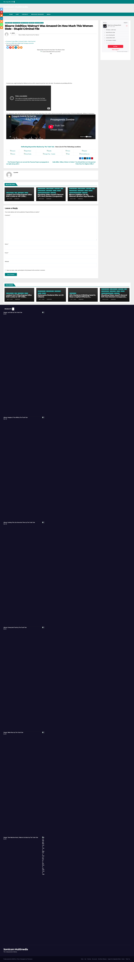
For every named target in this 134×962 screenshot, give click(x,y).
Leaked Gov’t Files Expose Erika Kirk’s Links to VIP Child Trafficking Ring (19, 196)
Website (7, 261)
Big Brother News (41, 188)
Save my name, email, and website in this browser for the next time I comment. (26, 270)
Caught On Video (16, 22)
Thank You (128, 959)
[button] (126, 14)
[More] (21, 47)
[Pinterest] (10, 47)
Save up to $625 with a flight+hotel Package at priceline (20, 43)
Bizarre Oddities (8, 22)
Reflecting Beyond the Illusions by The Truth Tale (37, 147)
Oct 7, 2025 (10, 299)
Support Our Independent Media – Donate (116, 959)
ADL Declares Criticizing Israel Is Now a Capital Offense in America (82, 297)
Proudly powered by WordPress (9, 959)
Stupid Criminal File (39, 22)
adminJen (16, 198)
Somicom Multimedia (15, 6)
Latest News (57, 188)
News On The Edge (41, 190)
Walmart (37, 34)
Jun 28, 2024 (105, 299)
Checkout (25, 14)
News (16, 192)
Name (7, 244)
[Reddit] (13, 47)
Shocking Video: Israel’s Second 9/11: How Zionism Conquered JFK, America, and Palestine (50, 196)
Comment (7, 215)
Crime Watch (31, 22)
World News (53, 192)
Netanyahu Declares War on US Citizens (50, 296)
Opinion (26, 192)
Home (11, 14)
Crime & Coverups (24, 22)
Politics (59, 190)
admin (13, 33)
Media (48, 14)
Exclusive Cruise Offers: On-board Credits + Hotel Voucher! (20, 41)
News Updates (21, 192)
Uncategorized (73, 293)
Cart (17, 14)
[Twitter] (7, 47)
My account (94, 959)
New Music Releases (37, 14)
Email (6, 252)
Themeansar (29, 959)
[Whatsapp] (1, 24)
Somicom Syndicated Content (44, 192)
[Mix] (18, 47)
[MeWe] (16, 47)
